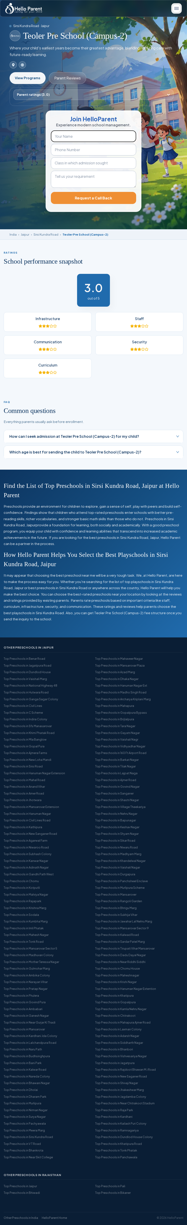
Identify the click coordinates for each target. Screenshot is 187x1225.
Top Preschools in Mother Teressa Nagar (31, 962)
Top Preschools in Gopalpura (115, 1002)
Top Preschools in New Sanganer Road (30, 833)
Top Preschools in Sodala (21, 915)
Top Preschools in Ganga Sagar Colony (31, 699)
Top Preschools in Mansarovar (24, 1029)
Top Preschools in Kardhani (113, 1116)
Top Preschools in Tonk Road (24, 941)
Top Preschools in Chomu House (117, 968)
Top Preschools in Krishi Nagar (116, 982)
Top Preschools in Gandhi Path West (29, 874)
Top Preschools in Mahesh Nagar (26, 935)
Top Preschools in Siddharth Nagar (119, 1042)
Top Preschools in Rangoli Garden (118, 901)
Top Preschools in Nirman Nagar (25, 1110)
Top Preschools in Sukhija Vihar (116, 915)
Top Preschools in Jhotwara (23, 800)
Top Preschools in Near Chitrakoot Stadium (125, 1103)
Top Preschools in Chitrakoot (115, 1015)
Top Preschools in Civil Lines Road (27, 820)
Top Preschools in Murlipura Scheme (120, 887)
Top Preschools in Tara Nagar (115, 726)
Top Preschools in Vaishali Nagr (116, 739)
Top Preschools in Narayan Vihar (26, 982)
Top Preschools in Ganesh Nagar (26, 1015)
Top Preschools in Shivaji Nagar (116, 1083)
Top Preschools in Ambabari (23, 1009)
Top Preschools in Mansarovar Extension (31, 807)
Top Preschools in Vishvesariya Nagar (121, 1056)
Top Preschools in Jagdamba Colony (120, 1096)
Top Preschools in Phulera (21, 995)
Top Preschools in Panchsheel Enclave (121, 881)
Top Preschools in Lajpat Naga (116, 773)
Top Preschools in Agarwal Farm (25, 840)
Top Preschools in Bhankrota (23, 1150)
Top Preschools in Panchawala (116, 1157)
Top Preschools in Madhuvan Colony (29, 955)
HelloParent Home (54, 1218)
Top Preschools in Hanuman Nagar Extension (34, 773)
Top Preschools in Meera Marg (24, 1130)
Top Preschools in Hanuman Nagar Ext (121, 685)
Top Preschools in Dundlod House (27, 672)
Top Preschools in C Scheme (23, 712)
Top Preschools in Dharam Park (25, 1096)
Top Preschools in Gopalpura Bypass (121, 712)
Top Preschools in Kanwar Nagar (26, 861)
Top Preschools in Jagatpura (115, 1063)
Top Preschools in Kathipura (23, 827)
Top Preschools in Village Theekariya (120, 807)
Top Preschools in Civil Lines (23, 706)
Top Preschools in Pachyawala (25, 1123)
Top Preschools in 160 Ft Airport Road (120, 753)
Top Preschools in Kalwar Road (25, 1069)
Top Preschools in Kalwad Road (117, 935)
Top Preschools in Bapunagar (115, 820)
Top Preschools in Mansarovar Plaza (120, 665)
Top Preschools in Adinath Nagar (26, 867)
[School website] (22, 65)
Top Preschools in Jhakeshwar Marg (119, 1090)
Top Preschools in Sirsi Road (23, 766)
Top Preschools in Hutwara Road (26, 692)
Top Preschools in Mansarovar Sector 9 (122, 928)
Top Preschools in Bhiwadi (22, 1192)
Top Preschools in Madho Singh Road (120, 692)
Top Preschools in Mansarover (115, 894)
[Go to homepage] (23, 8)
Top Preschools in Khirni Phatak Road (29, 733)
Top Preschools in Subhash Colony (28, 854)
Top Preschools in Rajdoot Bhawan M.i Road (125, 1069)
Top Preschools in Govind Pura (25, 1002)
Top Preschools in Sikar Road (115, 840)
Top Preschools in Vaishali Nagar (117, 867)
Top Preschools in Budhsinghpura (27, 1056)
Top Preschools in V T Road (22, 1144)
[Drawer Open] (176, 8)
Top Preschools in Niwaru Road (116, 847)
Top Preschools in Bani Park (23, 1063)
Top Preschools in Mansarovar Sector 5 (30, 948)
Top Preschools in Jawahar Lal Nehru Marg (123, 921)
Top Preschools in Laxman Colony (118, 1029)
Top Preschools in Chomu (21, 881)
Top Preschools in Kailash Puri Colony (120, 1123)
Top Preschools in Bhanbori (114, 1049)
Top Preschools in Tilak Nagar (115, 766)
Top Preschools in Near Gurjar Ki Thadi (29, 1022)
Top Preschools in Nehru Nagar (116, 813)
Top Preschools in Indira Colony (25, 719)
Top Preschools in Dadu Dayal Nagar (120, 955)
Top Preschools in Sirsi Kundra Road (28, 1137)
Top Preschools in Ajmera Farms (25, 753)
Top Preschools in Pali (110, 1186)
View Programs (27, 78)
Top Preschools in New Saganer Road (121, 1076)
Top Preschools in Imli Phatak (24, 928)
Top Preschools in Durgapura (115, 874)
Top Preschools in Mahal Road (24, 780)
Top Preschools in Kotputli (22, 887)
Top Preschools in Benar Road (24, 658)
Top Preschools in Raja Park (114, 1110)
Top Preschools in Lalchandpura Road (30, 1042)
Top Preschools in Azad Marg (115, 672)
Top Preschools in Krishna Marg (25, 908)
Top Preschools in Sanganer (114, 793)
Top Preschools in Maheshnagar (117, 975)
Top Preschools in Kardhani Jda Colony (30, 1036)
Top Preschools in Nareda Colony (27, 1076)
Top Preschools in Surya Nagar (25, 1116)
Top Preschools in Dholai (21, 1090)
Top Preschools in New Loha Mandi (27, 759)
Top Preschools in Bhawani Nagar (27, 1083)
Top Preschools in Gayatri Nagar (117, 733)
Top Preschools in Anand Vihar (24, 786)
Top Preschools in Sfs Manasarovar (28, 726)
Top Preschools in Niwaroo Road (26, 847)
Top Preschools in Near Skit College (28, 1157)
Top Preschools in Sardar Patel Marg (120, 941)
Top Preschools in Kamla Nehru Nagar (120, 1009)
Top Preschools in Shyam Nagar (117, 833)
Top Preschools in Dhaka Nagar (116, 679)
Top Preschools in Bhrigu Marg (116, 908)
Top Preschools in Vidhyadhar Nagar (120, 746)
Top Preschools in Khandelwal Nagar (120, 861)
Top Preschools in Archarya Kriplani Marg (123, 699)
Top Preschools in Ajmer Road (115, 780)
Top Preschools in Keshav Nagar (117, 827)
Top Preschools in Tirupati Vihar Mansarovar (125, 948)
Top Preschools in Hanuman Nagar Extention (125, 989)
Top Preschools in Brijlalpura (114, 719)
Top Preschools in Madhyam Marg (118, 854)
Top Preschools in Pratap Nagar (25, 989)
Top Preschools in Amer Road (24, 793)
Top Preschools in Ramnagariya (117, 1130)
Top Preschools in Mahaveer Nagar (119, 658)
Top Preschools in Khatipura (114, 995)
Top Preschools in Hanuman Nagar (27, 813)
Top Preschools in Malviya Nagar (26, 894)
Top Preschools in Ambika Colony (27, 975)
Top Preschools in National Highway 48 (30, 685)
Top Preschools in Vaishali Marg (25, 679)
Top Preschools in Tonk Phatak (116, 1150)
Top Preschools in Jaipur (20, 1186)
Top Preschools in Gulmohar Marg (27, 968)
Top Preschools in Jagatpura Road (27, 665)
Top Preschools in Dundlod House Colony (124, 1137)
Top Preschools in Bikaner (113, 1192)
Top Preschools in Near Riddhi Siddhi (120, 962)
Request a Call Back (93, 198)
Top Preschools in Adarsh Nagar (117, 1036)
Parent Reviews (67, 78)
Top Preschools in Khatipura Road (118, 1144)
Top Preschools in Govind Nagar (117, 786)
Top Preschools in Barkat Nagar (117, 759)
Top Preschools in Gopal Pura (24, 746)
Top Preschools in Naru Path (23, 1049)
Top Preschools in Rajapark (22, 901)
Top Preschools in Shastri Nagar (117, 800)
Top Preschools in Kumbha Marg (26, 921)
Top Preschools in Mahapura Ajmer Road (123, 1022)
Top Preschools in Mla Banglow (25, 739)
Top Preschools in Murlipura (22, 1103)
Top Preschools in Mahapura (114, 706)
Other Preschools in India (21, 1218)
